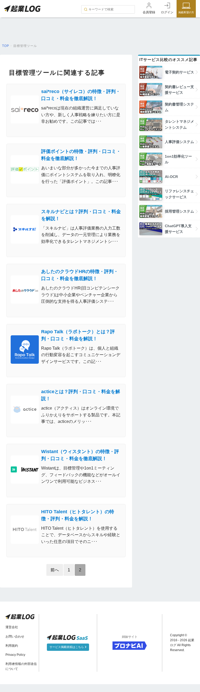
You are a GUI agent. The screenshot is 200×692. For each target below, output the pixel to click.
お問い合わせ (14, 636)
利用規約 (11, 645)
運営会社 (11, 627)
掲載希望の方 (186, 12)
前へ (55, 570)
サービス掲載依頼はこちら (67, 646)
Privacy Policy (15, 655)
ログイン (167, 12)
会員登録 (149, 12)
